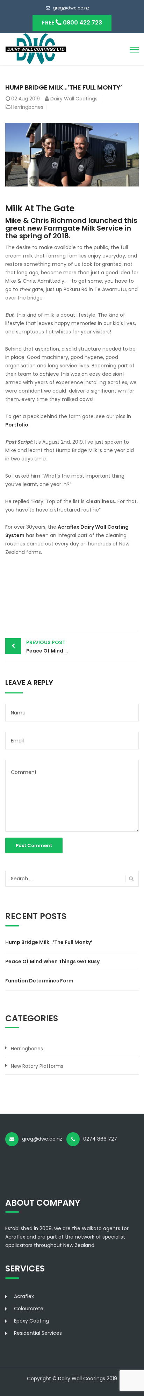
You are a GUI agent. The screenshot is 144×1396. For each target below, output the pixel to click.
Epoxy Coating (31, 1320)
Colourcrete (28, 1308)
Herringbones (27, 107)
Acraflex (24, 1296)
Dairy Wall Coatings (74, 98)
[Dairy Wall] (35, 48)
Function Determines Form (39, 980)
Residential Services (38, 1333)
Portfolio (16, 424)
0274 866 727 (102, 1138)
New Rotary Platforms (37, 1066)
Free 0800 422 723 (72, 23)
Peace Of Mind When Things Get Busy (49, 646)
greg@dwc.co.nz (71, 8)
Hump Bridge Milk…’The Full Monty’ (48, 942)
